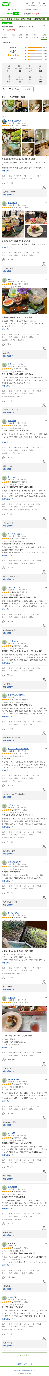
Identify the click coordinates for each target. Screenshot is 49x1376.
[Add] (44, 24)
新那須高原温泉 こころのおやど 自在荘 (18, 26)
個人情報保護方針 (28, 1370)
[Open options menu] (45, 120)
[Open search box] (4, 89)
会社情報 (17, 1370)
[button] (8, 106)
